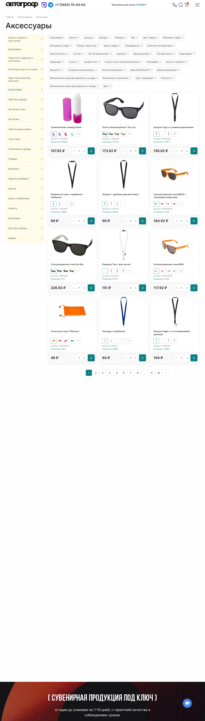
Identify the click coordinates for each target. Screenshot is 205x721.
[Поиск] (181, 5)
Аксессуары (15, 89)
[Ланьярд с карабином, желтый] (123, 341)
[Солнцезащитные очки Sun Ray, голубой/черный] (59, 271)
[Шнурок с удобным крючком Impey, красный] (117, 204)
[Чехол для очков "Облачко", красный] (66, 341)
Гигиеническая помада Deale (66, 127)
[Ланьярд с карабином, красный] (111, 341)
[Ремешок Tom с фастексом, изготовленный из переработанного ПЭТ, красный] (111, 271)
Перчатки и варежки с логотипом (20, 59)
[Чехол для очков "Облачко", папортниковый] (72, 341)
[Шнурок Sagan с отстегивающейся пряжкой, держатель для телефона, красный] (175, 341)
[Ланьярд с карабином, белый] (117, 341)
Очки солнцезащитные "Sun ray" (119, 127)
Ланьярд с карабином (113, 331)
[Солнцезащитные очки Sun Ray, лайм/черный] (72, 271)
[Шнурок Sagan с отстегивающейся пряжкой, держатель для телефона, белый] (162, 341)
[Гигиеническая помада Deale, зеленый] (72, 134)
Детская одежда (17, 228)
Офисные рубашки (18, 178)
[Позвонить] (175, 5)
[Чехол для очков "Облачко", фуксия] (59, 341)
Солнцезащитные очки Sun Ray (67, 264)
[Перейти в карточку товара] (72, 108)
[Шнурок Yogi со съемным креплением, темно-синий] (168, 134)
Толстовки (14, 139)
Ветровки (13, 168)
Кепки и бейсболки (18, 198)
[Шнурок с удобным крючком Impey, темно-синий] (111, 204)
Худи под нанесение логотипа (19, 79)
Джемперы (14, 218)
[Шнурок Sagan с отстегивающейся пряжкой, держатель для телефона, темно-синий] (168, 341)
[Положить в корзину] (91, 150)
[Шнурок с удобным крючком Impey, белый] (123, 204)
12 (158, 373)
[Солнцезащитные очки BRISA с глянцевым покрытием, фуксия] (162, 204)
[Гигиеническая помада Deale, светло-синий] (59, 134)
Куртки (12, 188)
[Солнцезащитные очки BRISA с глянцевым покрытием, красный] (175, 204)
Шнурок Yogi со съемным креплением (173, 127)
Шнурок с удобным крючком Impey (120, 194)
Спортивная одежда (19, 149)
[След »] (165, 373)
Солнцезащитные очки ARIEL (169, 264)
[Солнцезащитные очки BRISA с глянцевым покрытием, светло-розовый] (168, 204)
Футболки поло (16, 109)
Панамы (12, 158)
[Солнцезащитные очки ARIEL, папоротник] (175, 271)
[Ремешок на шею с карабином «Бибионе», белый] (66, 204)
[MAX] (44, 5)
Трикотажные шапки (19, 129)
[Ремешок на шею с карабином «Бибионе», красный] (72, 204)
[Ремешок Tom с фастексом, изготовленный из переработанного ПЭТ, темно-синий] (117, 271)
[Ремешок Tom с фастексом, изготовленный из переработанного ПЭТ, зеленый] (123, 271)
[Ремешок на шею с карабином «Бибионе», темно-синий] (59, 204)
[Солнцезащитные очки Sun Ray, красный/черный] (66, 271)
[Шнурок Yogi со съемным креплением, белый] (162, 134)
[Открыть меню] (197, 4)
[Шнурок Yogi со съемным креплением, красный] (175, 134)
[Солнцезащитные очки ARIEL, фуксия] (162, 271)
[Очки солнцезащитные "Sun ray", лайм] (123, 134)
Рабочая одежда (17, 99)
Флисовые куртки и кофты (23, 69)
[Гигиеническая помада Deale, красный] (66, 134)
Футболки (13, 119)
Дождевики (14, 49)
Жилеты (12, 208)
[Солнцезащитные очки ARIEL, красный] (168, 271)
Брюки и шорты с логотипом (18, 39)
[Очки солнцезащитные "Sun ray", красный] (117, 134)
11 (152, 373)
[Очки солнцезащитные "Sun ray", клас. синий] (111, 134)
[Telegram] (50, 5)
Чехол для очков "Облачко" (65, 331)
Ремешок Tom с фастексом (116, 264)
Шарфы (12, 238)
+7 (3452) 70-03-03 (70, 5)
